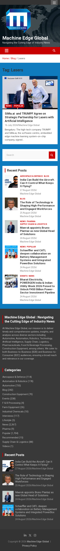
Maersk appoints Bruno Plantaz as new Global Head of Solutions (37, 231)
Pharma (31, 221)
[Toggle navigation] (6, 50)
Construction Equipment (15, 394)
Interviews (7, 415)
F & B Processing (11, 402)
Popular (18, 106)
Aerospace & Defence (31, 176)
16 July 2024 (11, 125)
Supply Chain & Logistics (33, 224)
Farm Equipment (11, 407)
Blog (46, 176)
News (8, 106)
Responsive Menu (54, 2)
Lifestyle (6, 420)
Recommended (10, 437)
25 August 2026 (28, 212)
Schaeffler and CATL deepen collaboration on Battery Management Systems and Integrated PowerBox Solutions (35, 257)
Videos (6, 446)
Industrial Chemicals (13, 411)
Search (52, 155)
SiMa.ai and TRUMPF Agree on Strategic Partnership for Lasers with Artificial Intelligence (29, 117)
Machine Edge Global (25, 38)
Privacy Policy (29, 545)
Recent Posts (17, 170)
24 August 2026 (28, 238)
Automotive (8, 385)
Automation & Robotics (14, 381)
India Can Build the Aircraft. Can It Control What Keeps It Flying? (37, 183)
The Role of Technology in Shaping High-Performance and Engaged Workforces (37, 206)
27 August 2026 (28, 190)
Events (24, 276)
